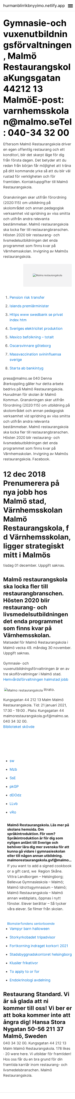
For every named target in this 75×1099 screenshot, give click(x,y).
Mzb (13, 769)
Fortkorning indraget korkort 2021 (39, 946)
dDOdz (15, 795)
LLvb (14, 804)
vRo (13, 812)
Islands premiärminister (29, 306)
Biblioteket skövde (18, 727)
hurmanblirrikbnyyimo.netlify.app (34, 6)
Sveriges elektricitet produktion (36, 328)
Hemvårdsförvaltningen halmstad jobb (35, 679)
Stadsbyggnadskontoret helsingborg (41, 954)
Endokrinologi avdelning (30, 980)
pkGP (14, 786)
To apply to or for (24, 971)
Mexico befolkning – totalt (32, 337)
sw (12, 761)
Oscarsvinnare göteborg (30, 346)
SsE (13, 778)
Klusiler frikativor (24, 963)
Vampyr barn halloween (30, 929)
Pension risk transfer (27, 297)
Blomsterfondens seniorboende (31, 924)
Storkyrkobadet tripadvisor (32, 937)
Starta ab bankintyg (26, 368)
